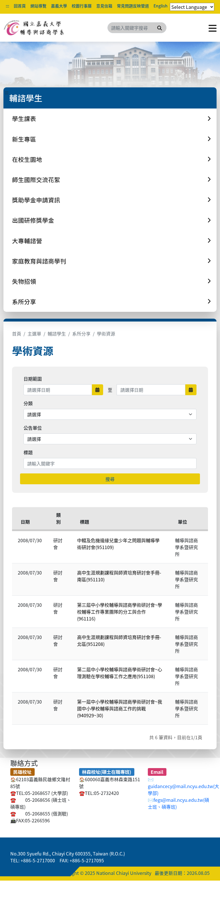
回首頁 (20, 6)
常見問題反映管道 (133, 6)
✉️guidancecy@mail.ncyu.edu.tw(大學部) (183, 786)
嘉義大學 (59, 6)
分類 (28, 403)
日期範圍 (32, 378)
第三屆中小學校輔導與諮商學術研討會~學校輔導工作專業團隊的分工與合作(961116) (119, 611)
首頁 (16, 333)
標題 (28, 452)
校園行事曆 (82, 6)
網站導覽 (38, 6)
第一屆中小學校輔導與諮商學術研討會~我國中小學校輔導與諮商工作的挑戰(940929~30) (119, 708)
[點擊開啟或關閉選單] (213, 28)
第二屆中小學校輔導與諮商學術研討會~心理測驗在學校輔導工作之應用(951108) (119, 673)
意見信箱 (104, 6)
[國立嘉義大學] (34, 28)
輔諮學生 (57, 333)
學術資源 (106, 333)
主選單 (34, 333)
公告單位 (32, 427)
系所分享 (81, 333)
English (161, 6)
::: (7, 6)
